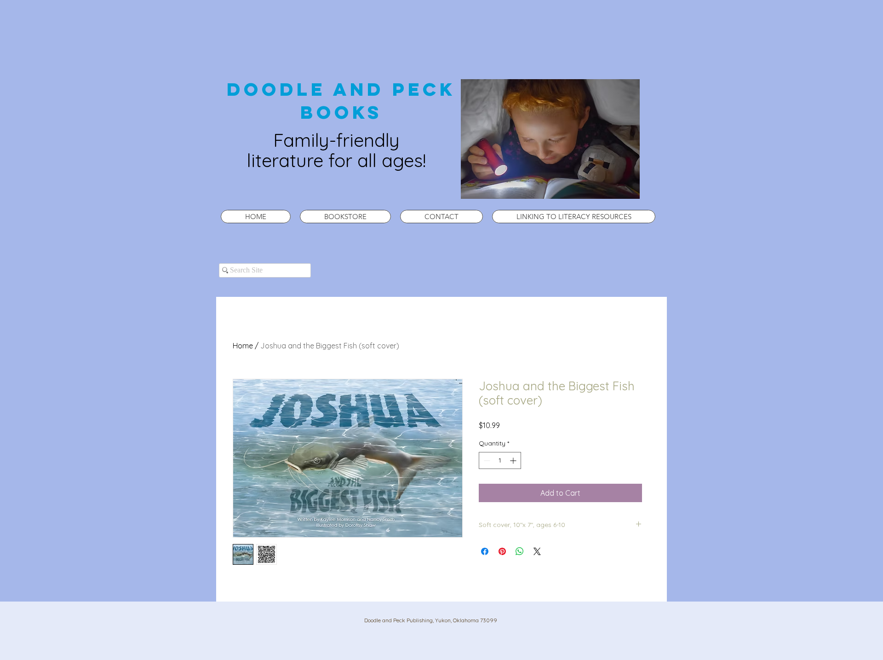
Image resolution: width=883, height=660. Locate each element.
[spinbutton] (500, 460)
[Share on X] (537, 551)
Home (243, 345)
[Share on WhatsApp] (519, 551)
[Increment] (514, 460)
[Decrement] (486, 460)
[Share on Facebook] (484, 551)
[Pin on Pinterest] (502, 551)
